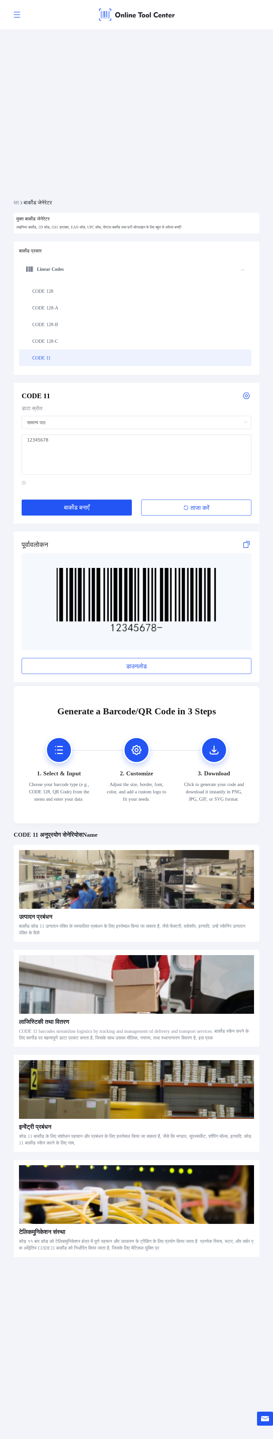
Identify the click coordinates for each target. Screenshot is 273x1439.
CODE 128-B (45, 324)
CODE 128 (42, 291)
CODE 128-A (45, 307)
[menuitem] (135, 291)
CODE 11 (41, 358)
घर (16, 202)
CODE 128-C (45, 341)
